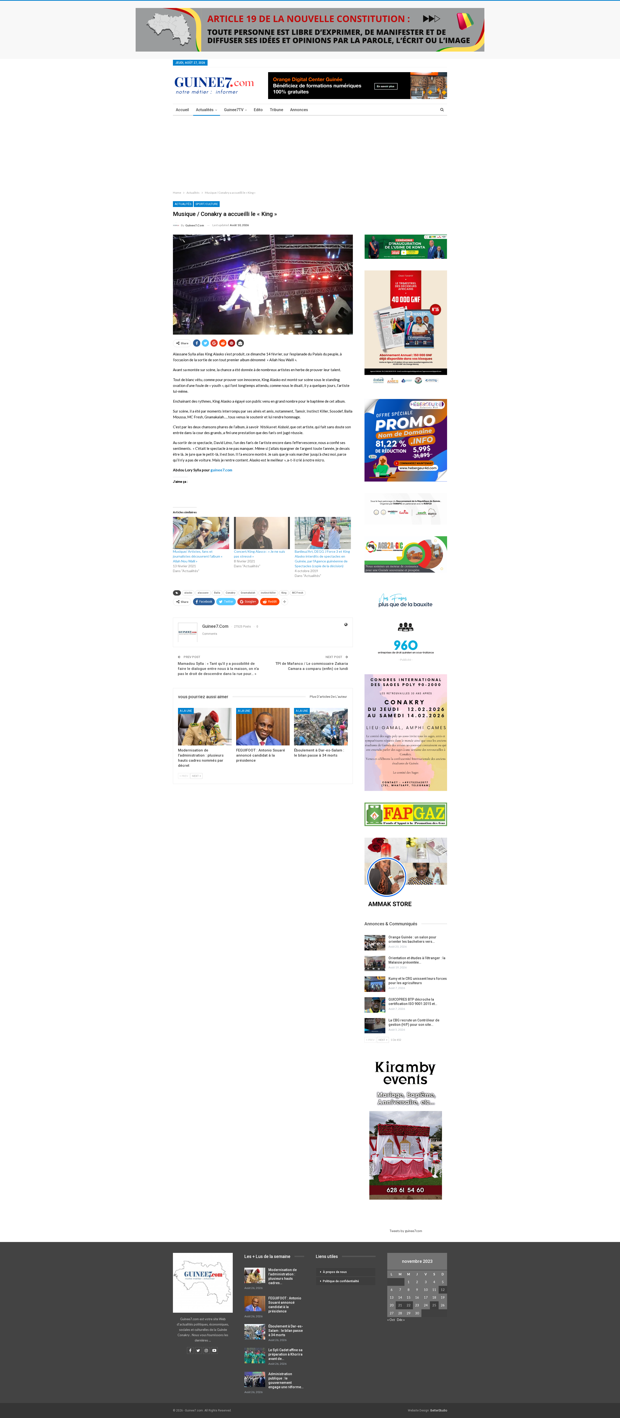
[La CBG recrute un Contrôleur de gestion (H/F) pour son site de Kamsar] (374, 1026)
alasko (188, 592)
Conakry (230, 592)
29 (409, 1313)
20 (392, 1305)
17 (426, 1297)
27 (392, 1313)
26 (443, 1305)
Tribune (276, 109)
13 (392, 1297)
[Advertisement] (310, 152)
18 (434, 1297)
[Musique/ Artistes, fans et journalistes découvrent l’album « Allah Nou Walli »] (201, 533)
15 (409, 1297)
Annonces (299, 109)
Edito (258, 109)
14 (400, 1297)
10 (426, 1290)
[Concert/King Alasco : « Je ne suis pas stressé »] (262, 533)
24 (426, 1305)
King (284, 592)
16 (417, 1297)
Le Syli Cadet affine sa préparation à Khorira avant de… (285, 1354)
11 (434, 1290)
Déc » (401, 1320)
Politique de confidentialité (341, 1281)
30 (417, 1313)
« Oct (391, 1320)
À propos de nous (335, 1272)
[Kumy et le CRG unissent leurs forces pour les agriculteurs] (374, 984)
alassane (203, 592)
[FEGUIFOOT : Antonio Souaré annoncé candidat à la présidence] (263, 726)
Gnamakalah (248, 592)
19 (443, 1297)
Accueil (182, 109)
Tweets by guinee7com (405, 1231)
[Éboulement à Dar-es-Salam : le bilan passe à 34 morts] (321, 726)
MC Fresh (297, 592)
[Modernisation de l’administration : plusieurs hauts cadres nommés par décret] (205, 726)
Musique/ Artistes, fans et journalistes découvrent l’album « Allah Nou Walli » (197, 556)
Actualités (205, 109)
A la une (186, 711)
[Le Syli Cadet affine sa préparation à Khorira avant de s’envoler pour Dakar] (254, 1355)
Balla (217, 592)
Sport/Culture (206, 204)
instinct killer (268, 592)
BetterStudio (438, 1410)
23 (417, 1305)
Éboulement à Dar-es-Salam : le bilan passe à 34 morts (285, 1330)
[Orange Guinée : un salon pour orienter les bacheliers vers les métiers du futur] (374, 942)
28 (400, 1313)
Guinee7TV (233, 109)
